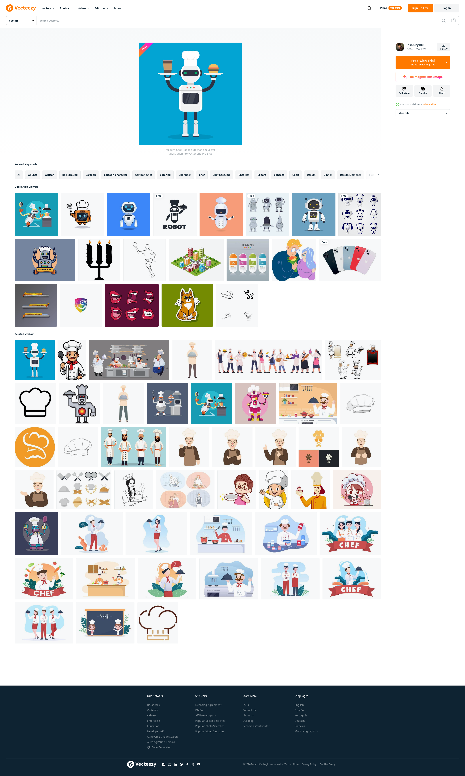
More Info (404, 113)
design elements (350, 175)
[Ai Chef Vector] (45, 260)
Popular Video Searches (209, 731)
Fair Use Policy (327, 764)
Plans (383, 8)
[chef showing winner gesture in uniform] (275, 447)
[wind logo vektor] (237, 305)
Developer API (155, 731)
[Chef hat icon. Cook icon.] (35, 403)
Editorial (100, 8)
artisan (49, 175)
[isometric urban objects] (196, 260)
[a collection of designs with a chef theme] (83, 489)
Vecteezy (152, 710)
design (311, 175)
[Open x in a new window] (192, 764)
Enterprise (153, 720)
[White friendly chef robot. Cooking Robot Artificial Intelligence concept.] (221, 214)
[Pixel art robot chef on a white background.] (79, 403)
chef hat (243, 175)
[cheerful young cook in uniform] (232, 447)
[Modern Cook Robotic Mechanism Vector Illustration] (35, 360)
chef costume (221, 175)
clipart (261, 175)
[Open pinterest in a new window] (181, 764)
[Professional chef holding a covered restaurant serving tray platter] (123, 403)
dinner (328, 175)
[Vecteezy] (21, 8)
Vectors (46, 8)
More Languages (305, 731)
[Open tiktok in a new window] (187, 764)
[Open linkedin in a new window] (175, 764)
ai (19, 175)
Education (153, 726)
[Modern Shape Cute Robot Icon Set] (359, 214)
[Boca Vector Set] (132, 305)
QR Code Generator (159, 747)
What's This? (429, 104)
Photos (64, 8)
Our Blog (248, 720)
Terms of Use (291, 764)
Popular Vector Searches (210, 720)
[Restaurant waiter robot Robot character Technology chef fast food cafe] (175, 214)
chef (202, 175)
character (185, 175)
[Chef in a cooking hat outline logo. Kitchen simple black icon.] (35, 447)
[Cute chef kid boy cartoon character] (273, 489)
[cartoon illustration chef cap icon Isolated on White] (360, 403)
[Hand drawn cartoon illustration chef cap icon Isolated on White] (78, 447)
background (70, 175)
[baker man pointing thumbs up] (361, 447)
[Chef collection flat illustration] (133, 447)
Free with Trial (423, 62)
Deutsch (300, 720)
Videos (82, 8)
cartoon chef (143, 175)
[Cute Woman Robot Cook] (255, 403)
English (299, 705)
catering (165, 175)
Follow (443, 48)
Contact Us (249, 710)
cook (295, 175)
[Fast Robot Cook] (36, 214)
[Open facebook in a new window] (163, 764)
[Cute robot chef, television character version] (82, 214)
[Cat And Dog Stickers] (187, 305)
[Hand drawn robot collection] (267, 214)
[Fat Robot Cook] (167, 403)
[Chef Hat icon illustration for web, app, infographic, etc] (157, 622)
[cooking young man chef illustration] (34, 489)
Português (301, 715)
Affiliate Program (205, 715)
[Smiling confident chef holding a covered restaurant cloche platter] (192, 360)
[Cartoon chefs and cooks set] (353, 360)
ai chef (32, 175)
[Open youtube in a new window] (198, 764)
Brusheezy (153, 705)
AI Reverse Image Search (162, 736)
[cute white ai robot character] (313, 214)
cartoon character (115, 175)
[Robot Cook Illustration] (36, 533)
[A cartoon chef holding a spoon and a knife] (72, 360)
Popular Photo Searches (209, 726)
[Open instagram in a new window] (169, 764)
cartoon (91, 175)
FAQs (246, 705)
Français (300, 726)
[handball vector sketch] (144, 260)
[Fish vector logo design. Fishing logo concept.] (81, 305)
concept (279, 175)
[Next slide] (375, 175)
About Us (248, 715)
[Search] (443, 20)
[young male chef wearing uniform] (189, 447)
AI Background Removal (161, 742)
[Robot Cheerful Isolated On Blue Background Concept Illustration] (128, 214)
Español (299, 710)
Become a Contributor (256, 726)
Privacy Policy (309, 764)
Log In (447, 8)
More (117, 8)
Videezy (151, 715)
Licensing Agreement (208, 705)
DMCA (199, 710)
